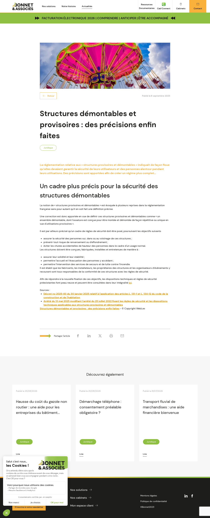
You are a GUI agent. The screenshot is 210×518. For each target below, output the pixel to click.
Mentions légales (148, 495)
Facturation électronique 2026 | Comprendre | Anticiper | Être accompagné (105, 18)
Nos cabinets (78, 498)
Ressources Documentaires (147, 6)
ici (130, 282)
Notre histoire (69, 6)
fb (192, 496)
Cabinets (180, 8)
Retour (51, 95)
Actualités (87, 6)
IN (186, 496)
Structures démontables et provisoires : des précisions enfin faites (79, 308)
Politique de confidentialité (153, 501)
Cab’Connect (163, 8)
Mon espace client (81, 505)
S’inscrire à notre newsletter (29, 507)
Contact (198, 8)
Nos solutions (48, 6)
